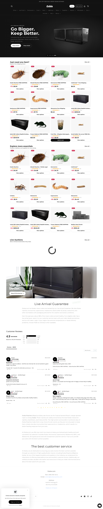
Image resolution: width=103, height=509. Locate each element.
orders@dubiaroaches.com (53, 477)
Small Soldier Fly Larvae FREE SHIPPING (81, 134)
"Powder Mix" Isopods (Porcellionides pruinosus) (18, 368)
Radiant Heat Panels (76, 224)
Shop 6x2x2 (26, 45)
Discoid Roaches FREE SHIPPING (39, 82)
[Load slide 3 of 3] (55, 55)
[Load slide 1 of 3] (50, 55)
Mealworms (33, 195)
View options (19, 88)
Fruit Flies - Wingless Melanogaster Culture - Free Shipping (60, 134)
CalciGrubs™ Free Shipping (78, 82)
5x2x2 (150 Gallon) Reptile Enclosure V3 (20, 134)
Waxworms (74, 195)
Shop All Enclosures (16, 293)
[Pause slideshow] (47, 55)
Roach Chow (9, 400)
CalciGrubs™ (74, 167)
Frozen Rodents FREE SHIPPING (39, 134)
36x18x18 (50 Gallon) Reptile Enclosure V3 (16, 384)
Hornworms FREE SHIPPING (58, 82)
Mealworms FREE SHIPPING (17, 108)
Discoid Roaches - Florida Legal (39, 167)
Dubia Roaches (14, 167)
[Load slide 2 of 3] (53, 55)
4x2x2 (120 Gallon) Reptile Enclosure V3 (81, 108)
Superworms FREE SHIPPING (38, 108)
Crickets (12, 195)
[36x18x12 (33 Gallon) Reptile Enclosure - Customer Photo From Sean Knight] (44, 337)
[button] (11, 6)
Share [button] (9, 369)
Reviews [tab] (9, 347)
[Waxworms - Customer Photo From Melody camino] (60, 342)
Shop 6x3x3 (16, 45)
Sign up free (79, 6)
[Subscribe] (35, 496)
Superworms (54, 195)
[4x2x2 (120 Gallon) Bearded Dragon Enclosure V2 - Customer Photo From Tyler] (60, 337)
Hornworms (54, 167)
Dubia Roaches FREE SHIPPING (18, 82)
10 (61, 407)
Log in (72, 6)
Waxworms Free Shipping (58, 108)
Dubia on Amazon (51, 488)
